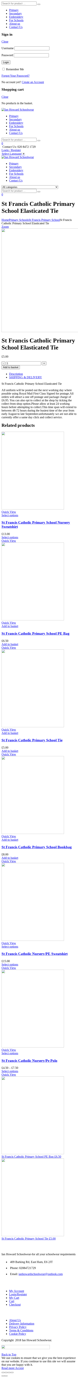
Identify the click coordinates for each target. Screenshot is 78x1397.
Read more (8, 1368)
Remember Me (14, 69)
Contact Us (16, 27)
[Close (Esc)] (3, 1372)
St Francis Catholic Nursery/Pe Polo (29, 1061)
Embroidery (16, 16)
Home (5, 219)
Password (7, 55)
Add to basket (10, 367)
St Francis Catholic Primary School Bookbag (37, 847)
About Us (15, 1320)
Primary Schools (19, 219)
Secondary (15, 13)
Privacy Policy (18, 1327)
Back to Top (9, 1354)
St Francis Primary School (44, 219)
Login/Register (18, 1294)
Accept (19, 1368)
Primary (14, 10)
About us (14, 23)
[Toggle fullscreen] (9, 1372)
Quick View (9, 511)
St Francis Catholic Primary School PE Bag (35, 633)
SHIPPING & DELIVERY (25, 377)
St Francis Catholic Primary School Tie (32, 740)
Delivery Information (21, 1323)
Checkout (15, 1304)
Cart (11, 1301)
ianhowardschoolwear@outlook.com (41, 1274)
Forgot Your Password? (16, 75)
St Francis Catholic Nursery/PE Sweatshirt (35, 954)
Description (16, 373)
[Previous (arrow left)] (3, 1375)
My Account (16, 1291)
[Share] (6, 1372)
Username (8, 48)
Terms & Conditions (21, 1330)
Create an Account (33, 82)
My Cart (14, 1297)
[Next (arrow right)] (6, 1375)
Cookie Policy (17, 1333)
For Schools (16, 20)
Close (5, 41)
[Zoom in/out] (12, 1372)
